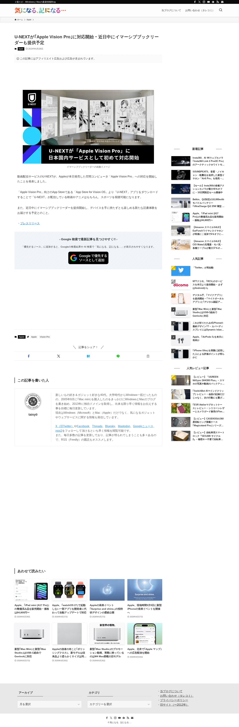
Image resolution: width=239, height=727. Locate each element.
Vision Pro (45, 337)
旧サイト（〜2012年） (174, 704)
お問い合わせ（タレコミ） (177, 695)
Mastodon (124, 426)
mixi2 (58, 430)
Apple (21, 49)
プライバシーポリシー (174, 700)
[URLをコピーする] (148, 356)
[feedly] (213, 2)
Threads (97, 426)
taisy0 (33, 414)
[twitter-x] (199, 2)
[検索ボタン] (220, 10)
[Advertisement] (88, 76)
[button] (29, 356)
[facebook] (195, 2)
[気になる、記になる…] (40, 10)
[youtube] (208, 2)
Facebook (83, 426)
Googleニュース (143, 426)
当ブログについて (171, 691)
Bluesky (110, 426)
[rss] (217, 2)
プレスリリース (30, 223)
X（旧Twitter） (64, 426)
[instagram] (204, 2)
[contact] (222, 2)
